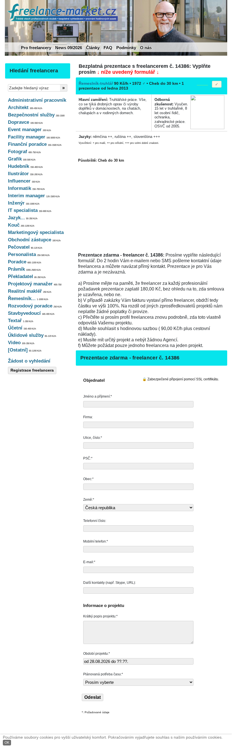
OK (7, 743)
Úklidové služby (32, 335)
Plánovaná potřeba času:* (103, 674)
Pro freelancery (36, 47)
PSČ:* (88, 458)
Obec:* (88, 479)
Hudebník (25, 166)
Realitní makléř (29, 291)
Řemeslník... (28, 298)
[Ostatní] (24, 350)
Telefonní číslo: (95, 521)
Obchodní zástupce (34, 239)
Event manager (29, 129)
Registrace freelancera (32, 370)
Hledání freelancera (34, 70)
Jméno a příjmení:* (98, 396)
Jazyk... (22, 217)
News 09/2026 (68, 47)
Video (21, 342)
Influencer (24, 181)
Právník (24, 269)
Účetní (22, 328)
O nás (146, 47)
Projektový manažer (34, 284)
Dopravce (25, 122)
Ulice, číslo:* (93, 438)
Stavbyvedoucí (31, 313)
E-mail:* (89, 562)
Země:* (88, 500)
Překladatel (27, 276)
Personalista (29, 254)
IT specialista (29, 210)
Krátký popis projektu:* (101, 616)
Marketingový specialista (36, 232)
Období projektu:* (96, 654)
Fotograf (24, 151)
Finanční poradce (34, 144)
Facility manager (34, 137)
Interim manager (34, 195)
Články (93, 47)
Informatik (26, 188)
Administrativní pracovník (37, 100)
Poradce (24, 261)
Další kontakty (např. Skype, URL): (110, 583)
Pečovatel (25, 247)
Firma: (88, 417)
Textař (20, 320)
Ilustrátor (25, 173)
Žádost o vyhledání (29, 361)
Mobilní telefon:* (96, 541)
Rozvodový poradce (35, 306)
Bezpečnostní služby (36, 115)
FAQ (108, 47)
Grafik (21, 159)
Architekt (25, 107)
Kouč (21, 225)
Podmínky (126, 47)
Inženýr (23, 203)
